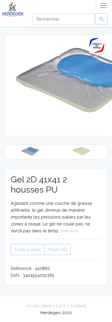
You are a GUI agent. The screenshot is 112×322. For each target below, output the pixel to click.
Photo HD (57, 249)
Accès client (39, 305)
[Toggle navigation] (103, 5)
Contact (78, 305)
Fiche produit (28, 249)
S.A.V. (61, 305)
